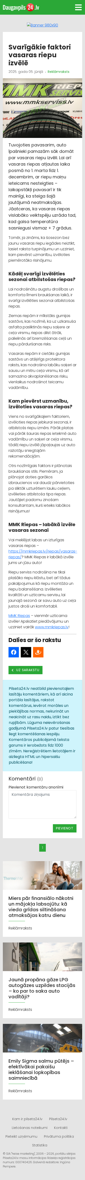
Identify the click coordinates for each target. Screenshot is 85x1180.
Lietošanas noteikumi (29, 1127)
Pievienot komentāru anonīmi (35, 787)
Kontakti (61, 1127)
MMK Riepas (19, 615)
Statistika (39, 1145)
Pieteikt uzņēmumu (21, 1136)
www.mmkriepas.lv (51, 627)
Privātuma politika (59, 1136)
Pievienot (64, 828)
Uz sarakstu (27, 670)
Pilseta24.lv (58, 1119)
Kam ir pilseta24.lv (27, 1119)
